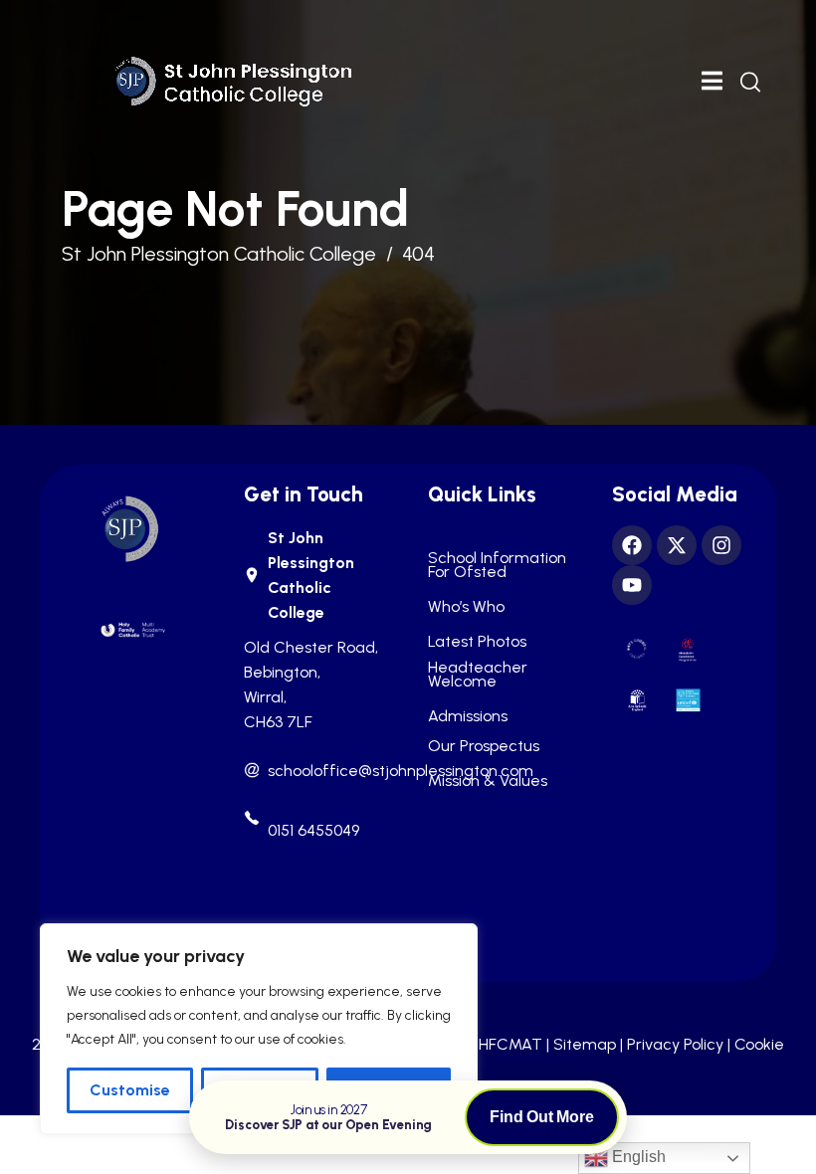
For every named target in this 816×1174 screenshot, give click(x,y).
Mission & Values (487, 781)
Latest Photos (477, 642)
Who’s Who (466, 607)
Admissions (468, 716)
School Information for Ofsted (497, 565)
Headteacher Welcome (477, 674)
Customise (130, 1089)
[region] (259, 1028)
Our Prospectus (483, 746)
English (637, 1156)
